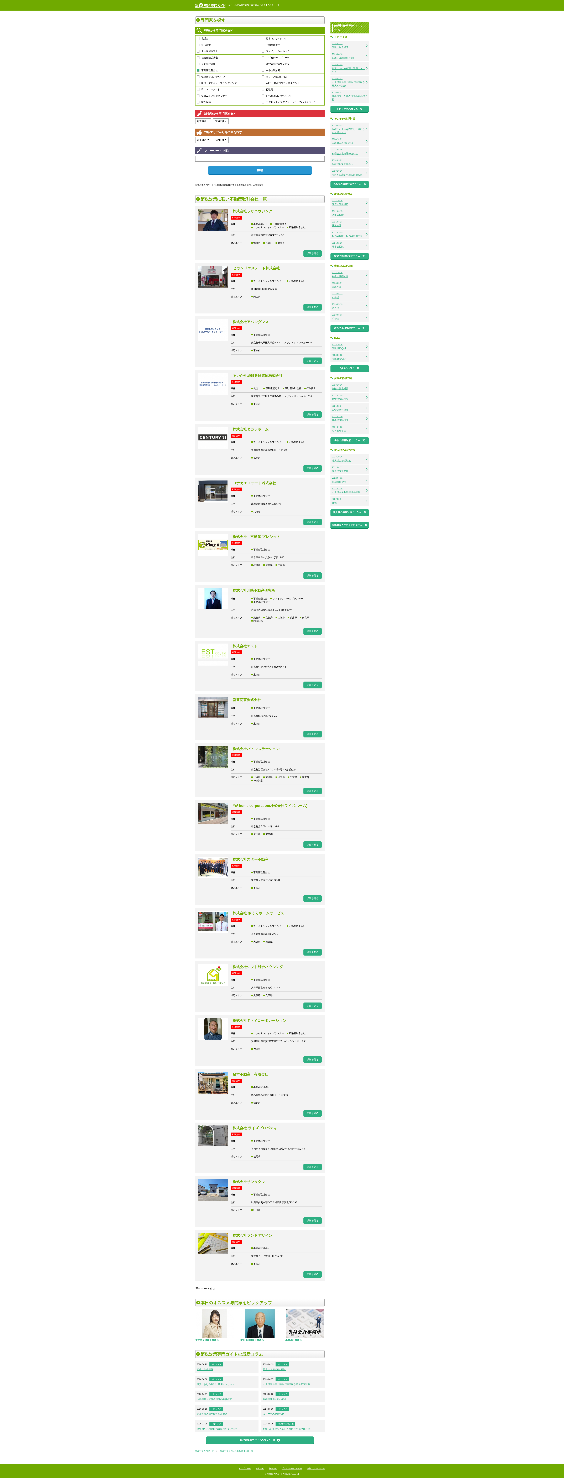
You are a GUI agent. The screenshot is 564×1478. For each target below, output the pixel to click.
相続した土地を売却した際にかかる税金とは (286, 1429)
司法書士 (206, 45)
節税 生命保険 (205, 1369)
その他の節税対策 (285, 1424)
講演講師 (206, 102)
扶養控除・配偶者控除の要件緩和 (214, 1399)
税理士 (204, 38)
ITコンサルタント (210, 89)
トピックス (216, 1364)
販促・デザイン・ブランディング (219, 83)
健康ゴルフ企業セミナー (214, 96)
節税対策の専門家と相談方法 (212, 1414)
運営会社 (260, 1468)
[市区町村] (221, 121)
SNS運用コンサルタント (279, 96)
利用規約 (273, 1468)
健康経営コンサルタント (214, 76)
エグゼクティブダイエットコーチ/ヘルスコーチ (291, 102)
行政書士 (270, 89)
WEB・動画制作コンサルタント (283, 83)
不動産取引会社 (209, 70)
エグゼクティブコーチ (277, 57)
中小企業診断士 (274, 70)
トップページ (245, 1468)
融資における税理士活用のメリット (215, 1384)
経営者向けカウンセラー (279, 64)
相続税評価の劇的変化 (274, 1399)
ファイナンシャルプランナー (281, 51)
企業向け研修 (208, 64)
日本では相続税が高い (274, 1369)
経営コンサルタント (276, 38)
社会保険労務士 (209, 57)
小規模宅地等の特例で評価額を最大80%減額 (286, 1384)
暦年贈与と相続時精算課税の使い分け (217, 1429)
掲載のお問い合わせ (316, 1468)
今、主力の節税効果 (273, 1414)
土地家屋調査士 (209, 51)
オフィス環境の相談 (276, 76)
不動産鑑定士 (273, 45)
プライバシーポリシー (292, 1468)
